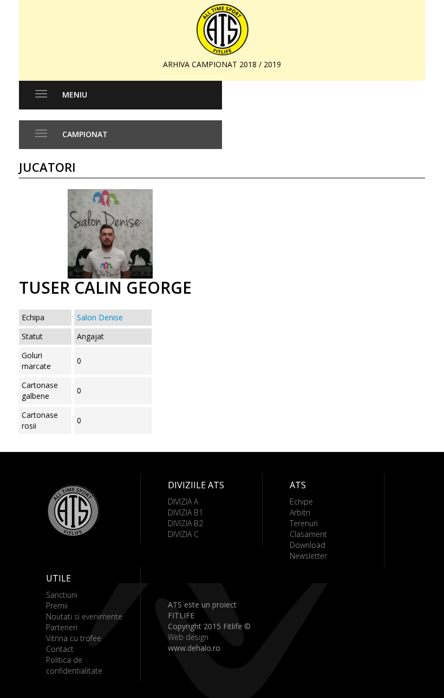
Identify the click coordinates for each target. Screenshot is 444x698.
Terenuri (304, 523)
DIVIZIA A (183, 501)
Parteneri (61, 627)
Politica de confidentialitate (74, 665)
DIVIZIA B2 (185, 523)
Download (307, 545)
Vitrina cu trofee (73, 638)
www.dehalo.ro (194, 648)
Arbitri (300, 512)
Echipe (301, 501)
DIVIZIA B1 (185, 512)
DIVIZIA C (183, 534)
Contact (60, 649)
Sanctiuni (61, 595)
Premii (57, 605)
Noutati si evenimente (84, 616)
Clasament (308, 534)
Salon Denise (100, 317)
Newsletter (308, 556)
